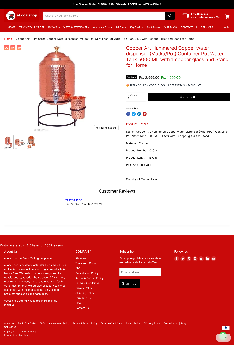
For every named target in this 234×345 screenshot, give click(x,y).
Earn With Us (83, 298)
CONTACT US (189, 27)
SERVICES (207, 27)
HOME (11, 27)
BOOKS (53, 27)
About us (80, 258)
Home (8, 38)
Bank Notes (153, 27)
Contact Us (82, 308)
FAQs (78, 268)
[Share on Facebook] (128, 114)
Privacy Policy (83, 288)
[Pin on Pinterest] (145, 114)
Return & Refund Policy (89, 278)
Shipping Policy (84, 293)
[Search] (170, 16)
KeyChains (136, 27)
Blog (78, 303)
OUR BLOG (170, 27)
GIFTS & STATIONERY (76, 27)
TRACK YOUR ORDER (32, 27)
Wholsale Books (102, 27)
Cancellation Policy (86, 273)
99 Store (121, 27)
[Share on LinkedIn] (139, 114)
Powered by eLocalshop (17, 335)
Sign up (129, 283)
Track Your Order (85, 263)
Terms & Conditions (87, 283)
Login (226, 27)
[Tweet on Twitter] (134, 114)
